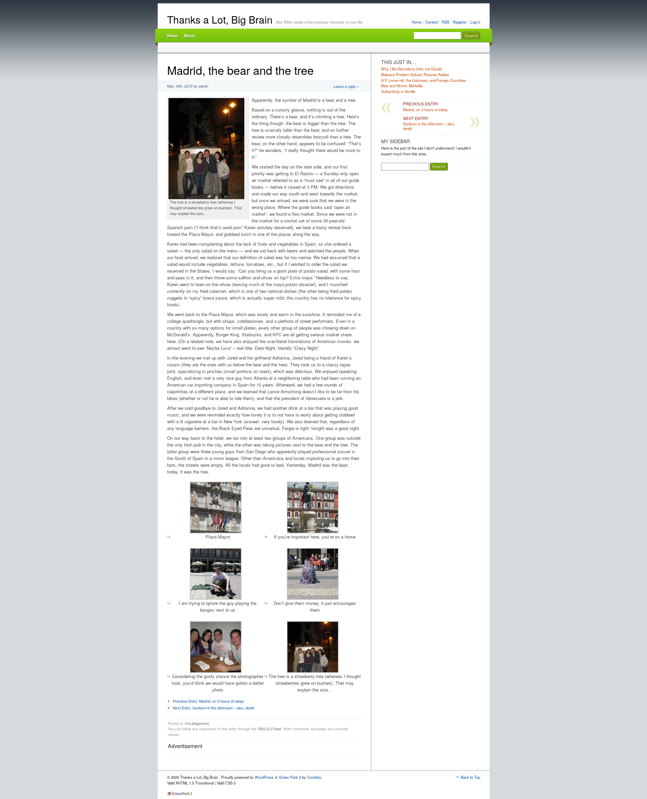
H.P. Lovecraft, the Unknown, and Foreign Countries (423, 80)
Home (417, 22)
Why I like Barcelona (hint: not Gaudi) (411, 68)
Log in (475, 22)
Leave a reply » (346, 86)
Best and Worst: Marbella (402, 85)
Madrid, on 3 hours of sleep (208, 701)
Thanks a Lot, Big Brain (220, 19)
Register (460, 22)
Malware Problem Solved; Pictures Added (415, 74)
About (189, 35)
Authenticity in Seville (398, 91)
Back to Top (470, 777)
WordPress (264, 777)
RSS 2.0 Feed (269, 728)
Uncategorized (197, 723)
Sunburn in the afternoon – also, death (213, 707)
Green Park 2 (290, 777)
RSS (445, 22)
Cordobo (314, 777)
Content (431, 22)
